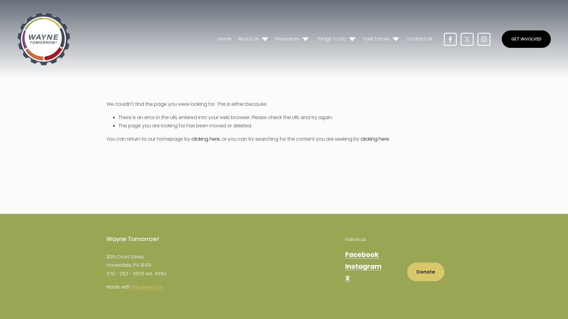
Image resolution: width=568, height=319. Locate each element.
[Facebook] (450, 39)
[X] (467, 39)
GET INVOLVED (526, 39)
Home (224, 38)
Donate (426, 271)
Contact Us (419, 38)
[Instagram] (483, 39)
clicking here (205, 139)
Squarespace (147, 287)
